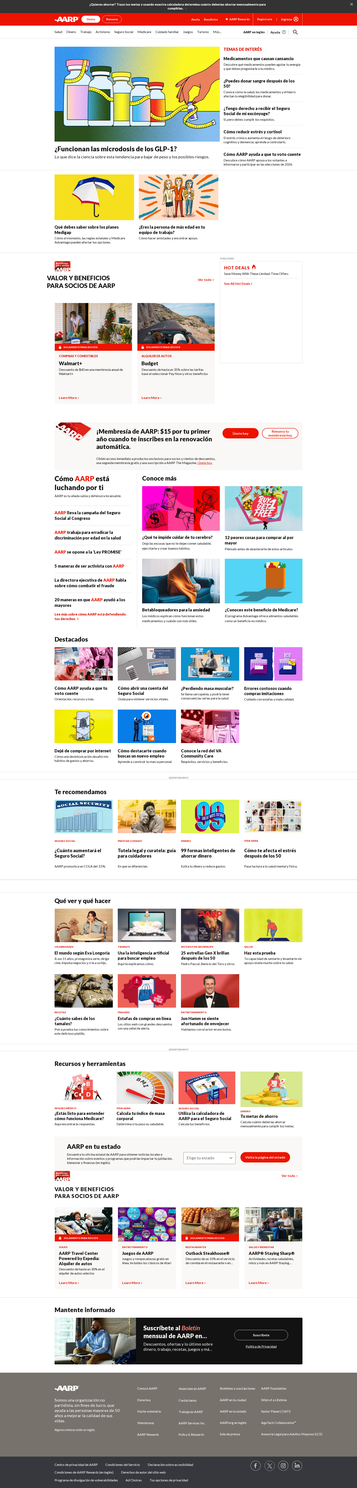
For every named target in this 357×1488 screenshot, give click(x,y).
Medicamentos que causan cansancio (259, 58)
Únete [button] (91, 19)
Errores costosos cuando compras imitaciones (268, 691)
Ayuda (195, 19)
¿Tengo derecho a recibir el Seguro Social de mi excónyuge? (257, 111)
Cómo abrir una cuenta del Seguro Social (143, 691)
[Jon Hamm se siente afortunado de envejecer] (210, 991)
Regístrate (264, 19)
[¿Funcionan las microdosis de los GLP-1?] (137, 94)
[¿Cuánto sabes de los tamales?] (84, 991)
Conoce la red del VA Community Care (201, 753)
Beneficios (211, 19)
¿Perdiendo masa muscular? (207, 688)
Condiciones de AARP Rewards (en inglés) (84, 1472)
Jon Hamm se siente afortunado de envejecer (205, 1021)
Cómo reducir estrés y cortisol (253, 131)
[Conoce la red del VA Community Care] (210, 726)
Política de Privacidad (261, 1346)
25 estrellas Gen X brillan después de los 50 (205, 955)
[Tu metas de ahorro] (271, 1089)
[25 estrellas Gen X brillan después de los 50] (210, 925)
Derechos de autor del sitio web (143, 1472)
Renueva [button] (112, 19)
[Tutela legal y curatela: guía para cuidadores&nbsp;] (147, 816)
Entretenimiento (135, 1247)
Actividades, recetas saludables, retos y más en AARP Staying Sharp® (271, 1261)
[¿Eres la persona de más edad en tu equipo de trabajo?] (178, 197)
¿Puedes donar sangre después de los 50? (259, 83)
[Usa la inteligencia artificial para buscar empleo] (147, 925)
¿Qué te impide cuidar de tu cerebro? (177, 537)
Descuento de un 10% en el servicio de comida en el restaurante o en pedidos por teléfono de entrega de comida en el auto (210, 1261)
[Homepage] (67, 19)
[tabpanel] (272, 32)
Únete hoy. (205, 463)
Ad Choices (134, 1480)
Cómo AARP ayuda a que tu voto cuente (262, 154)
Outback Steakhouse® (208, 1253)
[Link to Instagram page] (283, 1466)
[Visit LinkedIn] (297, 1466)
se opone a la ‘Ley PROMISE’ (88, 551)
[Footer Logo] (88, 1388)
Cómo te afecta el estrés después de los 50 (270, 853)
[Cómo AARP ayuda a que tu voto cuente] (84, 664)
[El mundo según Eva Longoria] (84, 925)
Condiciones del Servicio (122, 1465)
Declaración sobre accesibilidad (170, 1465)
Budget (150, 363)
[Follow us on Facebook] (256, 1466)
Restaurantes (196, 1247)
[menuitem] (58, 34)
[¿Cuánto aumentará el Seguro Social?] (84, 816)
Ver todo (205, 280)
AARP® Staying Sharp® (272, 1253)
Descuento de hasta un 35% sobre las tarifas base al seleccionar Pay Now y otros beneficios (175, 372)
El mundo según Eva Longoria (82, 952)
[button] (295, 32)
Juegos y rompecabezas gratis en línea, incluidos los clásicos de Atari (146, 1261)
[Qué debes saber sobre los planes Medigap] (94, 197)
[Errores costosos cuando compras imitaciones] (273, 664)
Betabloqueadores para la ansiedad (176, 609)
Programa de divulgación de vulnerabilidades (86, 1480)
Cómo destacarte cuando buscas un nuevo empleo (142, 753)
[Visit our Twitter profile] (269, 1466)
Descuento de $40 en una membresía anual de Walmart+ (91, 372)
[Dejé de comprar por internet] (84, 726)
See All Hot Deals (237, 283)
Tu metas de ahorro (259, 1116)
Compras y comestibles (78, 356)
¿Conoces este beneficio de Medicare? (261, 609)
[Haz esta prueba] (273, 925)
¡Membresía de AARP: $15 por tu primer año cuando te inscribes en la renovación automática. (154, 438)
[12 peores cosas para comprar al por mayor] (263, 508)
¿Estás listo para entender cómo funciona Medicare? (79, 1116)
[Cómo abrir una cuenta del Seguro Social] (147, 664)
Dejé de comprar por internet (83, 750)
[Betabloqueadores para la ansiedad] (181, 581)
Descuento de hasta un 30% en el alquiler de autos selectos (82, 1271)
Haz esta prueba (259, 952)
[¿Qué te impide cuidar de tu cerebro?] (181, 508)
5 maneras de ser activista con (89, 565)
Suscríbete (261, 1335)
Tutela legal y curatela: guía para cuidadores (147, 853)
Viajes (63, 1247)
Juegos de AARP (138, 1253)
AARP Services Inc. (191, 1423)
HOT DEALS (237, 267)
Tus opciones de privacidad (169, 1480)
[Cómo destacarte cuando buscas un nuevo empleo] (147, 726)
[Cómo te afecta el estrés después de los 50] (273, 816)
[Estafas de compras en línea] (147, 991)
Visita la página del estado (265, 1157)
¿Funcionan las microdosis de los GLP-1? (116, 149)
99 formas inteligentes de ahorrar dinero (208, 853)
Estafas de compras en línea (144, 1018)
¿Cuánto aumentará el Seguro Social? (78, 853)
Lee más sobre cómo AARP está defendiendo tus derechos (90, 616)
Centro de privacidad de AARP (76, 1465)
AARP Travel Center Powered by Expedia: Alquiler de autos (79, 1258)
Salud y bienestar (261, 1247)
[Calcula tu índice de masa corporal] (145, 1088)
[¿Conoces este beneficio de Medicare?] (263, 581)
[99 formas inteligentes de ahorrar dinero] (210, 816)
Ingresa (286, 19)
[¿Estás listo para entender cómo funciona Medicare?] (83, 1088)
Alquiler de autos (157, 356)
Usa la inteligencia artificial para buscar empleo (143, 955)
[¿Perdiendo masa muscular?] (210, 664)
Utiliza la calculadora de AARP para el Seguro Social (204, 1116)
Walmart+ (70, 363)
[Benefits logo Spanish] (65, 271)
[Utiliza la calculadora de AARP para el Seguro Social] (206, 1088)
